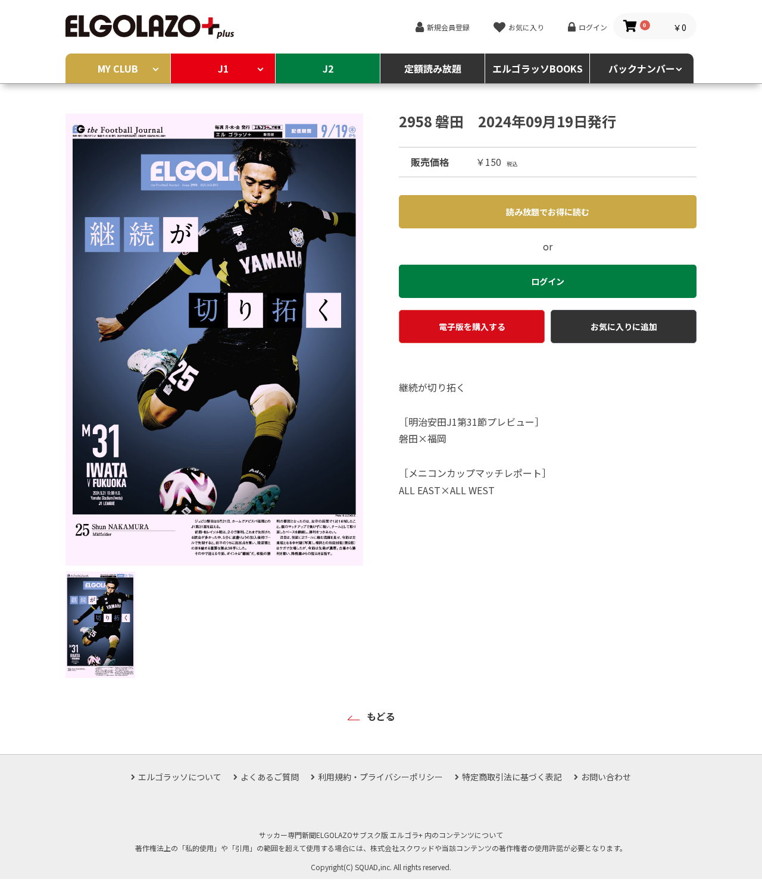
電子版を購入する (472, 326)
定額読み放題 (432, 68)
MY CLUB (118, 68)
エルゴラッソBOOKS (537, 68)
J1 (223, 68)
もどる (381, 716)
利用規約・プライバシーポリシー (380, 777)
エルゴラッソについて (179, 777)
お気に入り (526, 27)
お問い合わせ (606, 777)
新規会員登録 (448, 27)
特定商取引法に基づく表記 (512, 777)
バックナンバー (641, 68)
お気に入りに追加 (624, 326)
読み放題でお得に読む (547, 212)
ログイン (593, 27)
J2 (328, 68)
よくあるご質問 (270, 777)
